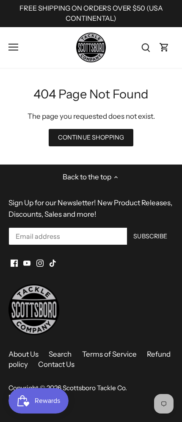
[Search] (145, 47)
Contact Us (56, 364)
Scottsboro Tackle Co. (95, 388)
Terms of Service (109, 354)
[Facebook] (14, 263)
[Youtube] (26, 263)
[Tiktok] (52, 263)
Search (60, 354)
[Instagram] (40, 263)
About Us (23, 354)
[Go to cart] (164, 47)
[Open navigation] (13, 47)
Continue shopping (91, 137)
